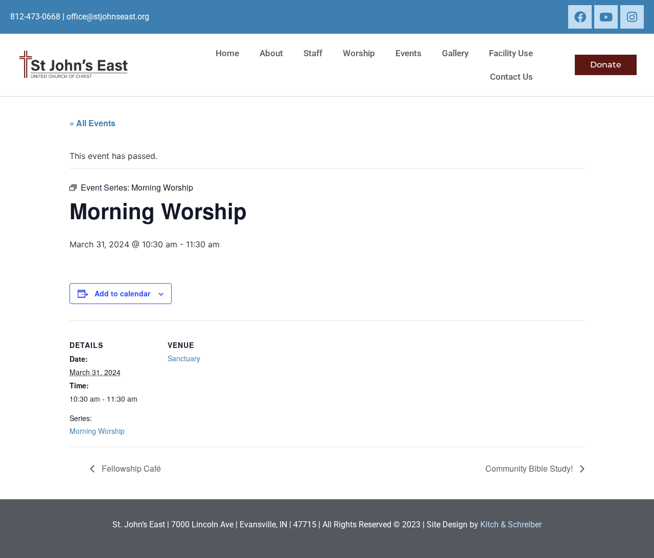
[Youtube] (606, 17)
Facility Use (511, 53)
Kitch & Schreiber (511, 524)
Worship (359, 53)
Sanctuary (184, 358)
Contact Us (511, 77)
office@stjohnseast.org (107, 16)
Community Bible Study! (530, 468)
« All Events (92, 123)
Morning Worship (97, 431)
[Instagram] (632, 17)
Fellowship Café (130, 468)
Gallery (455, 53)
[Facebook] (580, 17)
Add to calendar (122, 293)
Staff (312, 53)
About (271, 53)
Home (227, 53)
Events (408, 53)
